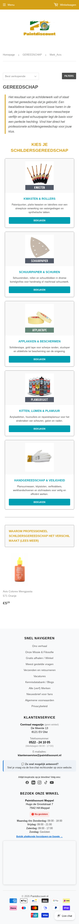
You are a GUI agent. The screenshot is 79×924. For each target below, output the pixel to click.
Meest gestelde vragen (39, 664)
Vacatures (40, 676)
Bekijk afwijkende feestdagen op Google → (39, 836)
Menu (11, 4)
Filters (69, 76)
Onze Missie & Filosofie (39, 652)
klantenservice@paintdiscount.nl (39, 755)
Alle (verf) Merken (39, 688)
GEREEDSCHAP (32, 54)
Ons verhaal (39, 646)
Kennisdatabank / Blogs (39, 682)
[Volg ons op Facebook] (27, 783)
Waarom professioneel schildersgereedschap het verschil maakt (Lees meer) (39, 536)
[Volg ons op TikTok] (46, 783)
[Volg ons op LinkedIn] (33, 783)
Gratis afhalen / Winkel (39, 658)
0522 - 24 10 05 (39, 742)
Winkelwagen (67, 4)
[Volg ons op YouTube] (52, 783)
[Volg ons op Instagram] (39, 783)
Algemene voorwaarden (39, 700)
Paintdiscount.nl (39, 896)
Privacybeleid (39, 706)
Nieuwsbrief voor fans (39, 694)
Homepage (9, 54)
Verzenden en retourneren (40, 670)
